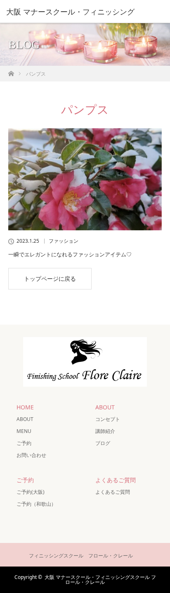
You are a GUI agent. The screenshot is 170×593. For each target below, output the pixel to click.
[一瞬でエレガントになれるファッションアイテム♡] (85, 179)
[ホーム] (11, 71)
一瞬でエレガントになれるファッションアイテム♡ (70, 254)
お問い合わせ (31, 455)
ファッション (63, 241)
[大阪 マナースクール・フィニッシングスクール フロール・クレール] (85, 380)
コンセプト (107, 419)
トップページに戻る (50, 278)
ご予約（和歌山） (36, 503)
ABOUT (25, 419)
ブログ (102, 443)
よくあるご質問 (112, 491)
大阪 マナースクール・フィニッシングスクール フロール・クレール (100, 580)
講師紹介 (105, 431)
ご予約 (24, 443)
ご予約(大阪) (31, 491)
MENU (24, 431)
